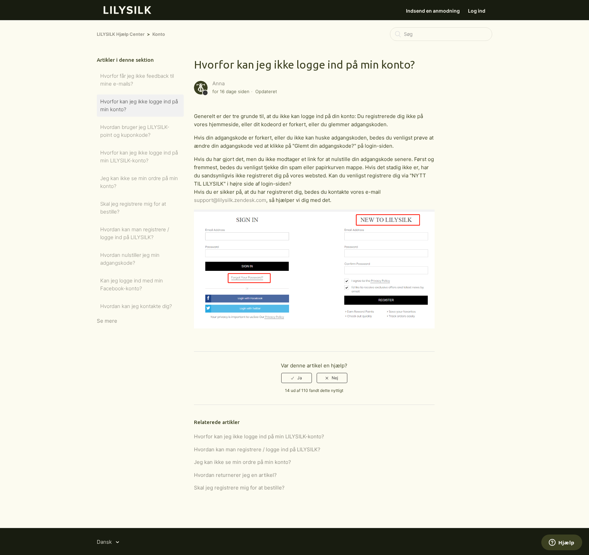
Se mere (107, 321)
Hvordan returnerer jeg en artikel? (235, 475)
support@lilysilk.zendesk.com (230, 200)
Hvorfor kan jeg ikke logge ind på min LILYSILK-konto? (139, 156)
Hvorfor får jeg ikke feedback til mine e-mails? (137, 80)
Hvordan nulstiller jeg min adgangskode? (130, 259)
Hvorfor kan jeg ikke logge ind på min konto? (139, 105)
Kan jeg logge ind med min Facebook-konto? (131, 284)
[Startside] (127, 12)
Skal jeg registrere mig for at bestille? (133, 208)
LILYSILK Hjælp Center (121, 34)
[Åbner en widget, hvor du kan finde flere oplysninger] (561, 543)
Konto (158, 34)
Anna (218, 83)
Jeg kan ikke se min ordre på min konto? (139, 182)
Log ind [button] (476, 11)
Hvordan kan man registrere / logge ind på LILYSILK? (134, 233)
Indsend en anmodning (433, 11)
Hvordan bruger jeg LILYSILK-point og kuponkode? (134, 131)
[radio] (296, 378)
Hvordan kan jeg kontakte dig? (136, 306)
